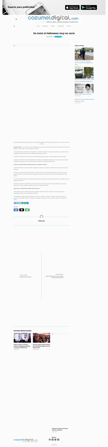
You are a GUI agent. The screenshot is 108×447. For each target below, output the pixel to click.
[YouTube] (58, 440)
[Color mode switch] (16, 19)
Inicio (38, 26)
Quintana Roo (45, 26)
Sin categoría (58, 36)
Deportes (69, 26)
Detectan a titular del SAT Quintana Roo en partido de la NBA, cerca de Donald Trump (41, 346)
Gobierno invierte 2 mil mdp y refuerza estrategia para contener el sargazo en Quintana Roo (22, 346)
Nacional (53, 26)
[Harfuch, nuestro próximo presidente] (84, 88)
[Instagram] (55, 440)
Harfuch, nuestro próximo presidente (83, 94)
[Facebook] (16, 209)
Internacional (61, 26)
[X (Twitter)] (21, 209)
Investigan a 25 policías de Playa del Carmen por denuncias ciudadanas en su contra (84, 62)
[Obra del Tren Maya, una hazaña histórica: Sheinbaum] (60, 379)
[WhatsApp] (27, 209)
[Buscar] (14, 26)
